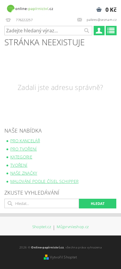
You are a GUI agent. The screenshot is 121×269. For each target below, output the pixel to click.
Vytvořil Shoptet (63, 257)
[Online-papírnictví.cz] (29, 7)
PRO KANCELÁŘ (25, 140)
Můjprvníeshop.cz (73, 227)
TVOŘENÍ (18, 165)
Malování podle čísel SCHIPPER (44, 181)
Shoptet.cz (41, 227)
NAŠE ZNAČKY (23, 173)
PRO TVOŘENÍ (23, 149)
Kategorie (21, 157)
